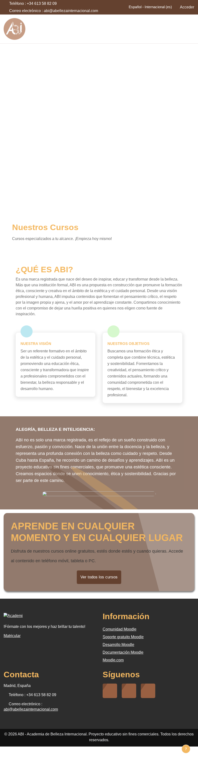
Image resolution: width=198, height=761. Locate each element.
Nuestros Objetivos (128, 344)
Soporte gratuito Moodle (123, 637)
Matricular (12, 636)
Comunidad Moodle (119, 629)
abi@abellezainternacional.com (71, 11)
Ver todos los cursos (99, 577)
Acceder (187, 7)
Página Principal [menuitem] (176, 29)
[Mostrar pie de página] (186, 749)
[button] (149, 7)
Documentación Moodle (123, 652)
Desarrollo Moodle (118, 645)
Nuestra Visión (36, 344)
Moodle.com (113, 660)
